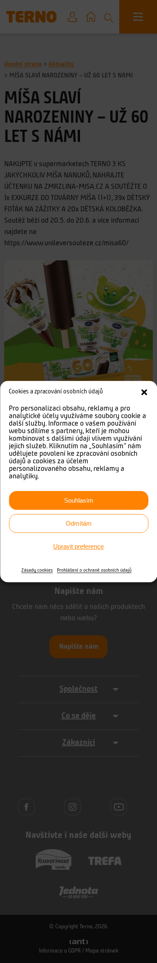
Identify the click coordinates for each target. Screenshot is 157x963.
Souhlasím (78, 500)
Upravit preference (78, 546)
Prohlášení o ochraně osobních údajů (94, 570)
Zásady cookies (37, 570)
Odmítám (79, 523)
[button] (144, 392)
